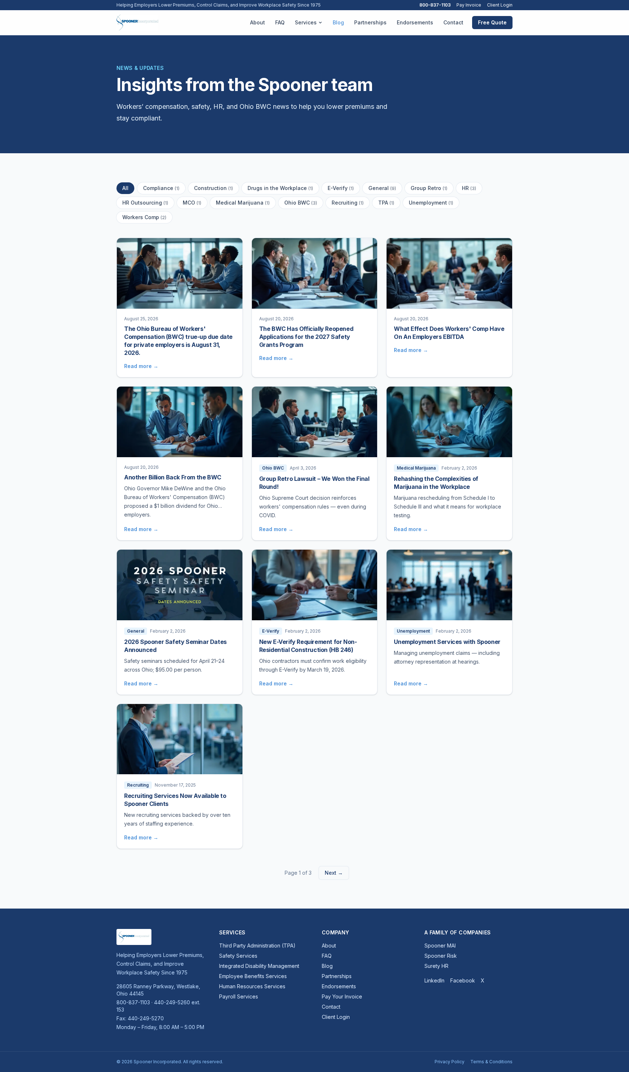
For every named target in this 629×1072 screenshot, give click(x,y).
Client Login (500, 5)
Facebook (462, 980)
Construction (213, 188)
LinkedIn (434, 980)
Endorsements (415, 22)
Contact (453, 22)
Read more (141, 366)
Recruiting (348, 202)
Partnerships (370, 22)
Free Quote (492, 22)
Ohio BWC (300, 202)
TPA (386, 202)
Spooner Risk (440, 956)
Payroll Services (238, 996)
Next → (334, 873)
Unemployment (431, 202)
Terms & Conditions (491, 1061)
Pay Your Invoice (342, 996)
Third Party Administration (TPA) (257, 945)
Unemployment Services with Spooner (447, 641)
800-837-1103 (435, 5)
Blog (338, 22)
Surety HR (436, 966)
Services (306, 22)
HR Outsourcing (145, 202)
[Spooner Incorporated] (137, 23)
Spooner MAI (440, 945)
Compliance (161, 188)
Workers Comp (144, 217)
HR (469, 188)
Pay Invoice (468, 5)
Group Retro (429, 188)
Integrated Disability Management (259, 966)
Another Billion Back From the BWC (172, 477)
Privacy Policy (449, 1061)
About (257, 22)
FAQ (280, 22)
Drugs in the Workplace (280, 188)
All (125, 188)
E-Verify (341, 188)
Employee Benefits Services (253, 976)
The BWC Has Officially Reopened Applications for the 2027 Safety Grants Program (306, 336)
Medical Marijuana (243, 202)
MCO (192, 202)
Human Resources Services (252, 986)
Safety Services (238, 956)
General (382, 188)
